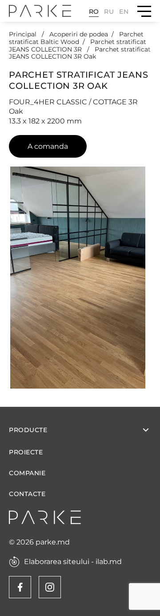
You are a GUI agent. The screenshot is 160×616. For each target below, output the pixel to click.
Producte (28, 430)
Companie (27, 473)
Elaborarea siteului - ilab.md (73, 561)
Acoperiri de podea (78, 34)
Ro (94, 12)
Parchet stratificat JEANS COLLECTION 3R (77, 45)
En (123, 12)
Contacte (27, 494)
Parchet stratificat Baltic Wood (76, 38)
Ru (109, 12)
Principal (23, 34)
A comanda (48, 146)
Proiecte (26, 452)
